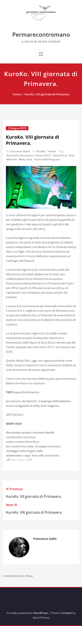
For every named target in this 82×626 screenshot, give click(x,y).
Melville (11, 159)
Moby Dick (25, 159)
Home (17, 94)
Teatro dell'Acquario (47, 159)
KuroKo (41, 151)
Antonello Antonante (19, 155)
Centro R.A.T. (43, 155)
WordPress (41, 613)
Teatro (51, 151)
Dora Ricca (60, 155)
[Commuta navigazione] (41, 54)
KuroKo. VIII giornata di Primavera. (47, 94)
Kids (71, 155)
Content (66, 613)
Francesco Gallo (20, 151)
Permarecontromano (41, 34)
